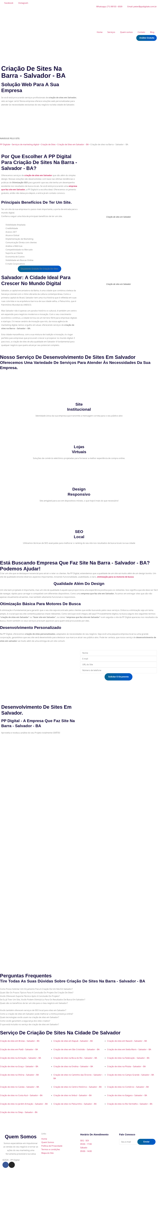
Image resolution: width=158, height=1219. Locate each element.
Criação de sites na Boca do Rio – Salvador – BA (75, 1058)
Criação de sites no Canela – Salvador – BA (19, 1087)
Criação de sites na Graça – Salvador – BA (19, 1066)
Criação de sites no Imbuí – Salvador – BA (72, 1095)
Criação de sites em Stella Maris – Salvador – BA (129, 1049)
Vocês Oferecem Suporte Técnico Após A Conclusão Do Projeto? (30, 996)
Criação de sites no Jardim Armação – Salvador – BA (24, 1104)
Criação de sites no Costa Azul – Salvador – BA (21, 1095)
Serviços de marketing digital (25, 144)
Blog (152, 32)
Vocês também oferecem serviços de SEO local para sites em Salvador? (33, 1010)
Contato (141, 32)
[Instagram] (12, 1165)
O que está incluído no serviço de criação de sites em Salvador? (29, 1024)
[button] (39, 269)
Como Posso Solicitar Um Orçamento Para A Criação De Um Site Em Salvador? (36, 989)
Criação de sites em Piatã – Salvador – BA (19, 1049)
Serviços (111, 32)
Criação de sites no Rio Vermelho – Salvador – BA (129, 1104)
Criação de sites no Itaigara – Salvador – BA (127, 1095)
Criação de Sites (48, 144)
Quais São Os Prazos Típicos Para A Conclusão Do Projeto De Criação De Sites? (36, 992)
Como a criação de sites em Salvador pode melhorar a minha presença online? (36, 1013)
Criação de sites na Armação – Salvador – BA (20, 1058)
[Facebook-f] (5, 1165)
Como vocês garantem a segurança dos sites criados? (25, 1021)
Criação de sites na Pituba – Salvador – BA (126, 1066)
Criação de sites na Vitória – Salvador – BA (19, 1074)
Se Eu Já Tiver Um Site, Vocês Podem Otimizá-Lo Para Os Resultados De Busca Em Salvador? (42, 999)
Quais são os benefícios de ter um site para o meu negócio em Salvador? (34, 1003)
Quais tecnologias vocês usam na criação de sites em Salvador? (29, 1017)
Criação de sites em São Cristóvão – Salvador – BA (76, 1049)
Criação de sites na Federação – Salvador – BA (128, 1058)
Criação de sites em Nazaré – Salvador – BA (127, 1041)
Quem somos (126, 32)
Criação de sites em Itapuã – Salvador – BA (73, 1041)
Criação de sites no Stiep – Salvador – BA (18, 1112)
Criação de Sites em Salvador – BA (73, 144)
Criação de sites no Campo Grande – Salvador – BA (130, 1074)
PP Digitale (5, 144)
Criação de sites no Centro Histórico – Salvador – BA (77, 1087)
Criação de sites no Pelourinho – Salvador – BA (75, 1104)
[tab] (79, 989)
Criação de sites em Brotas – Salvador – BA (19, 1041)
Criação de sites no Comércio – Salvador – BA (128, 1087)
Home (99, 32)
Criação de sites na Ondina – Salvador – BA (73, 1066)
